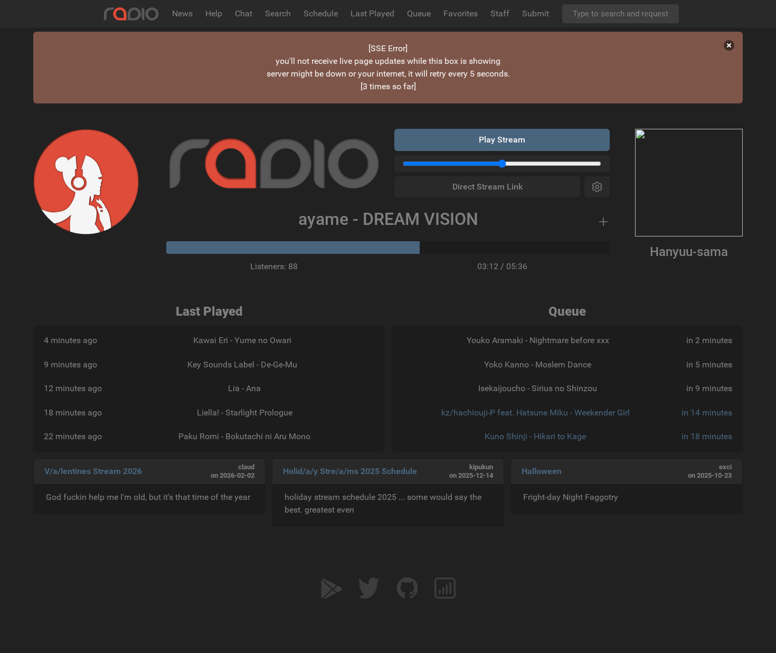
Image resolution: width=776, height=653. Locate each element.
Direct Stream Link (487, 187)
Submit (535, 13)
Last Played (372, 13)
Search (278, 13)
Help (213, 13)
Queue (419, 13)
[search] (620, 14)
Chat (243, 13)
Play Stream (502, 140)
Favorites (460, 13)
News (182, 13)
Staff (499, 13)
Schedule (321, 13)
